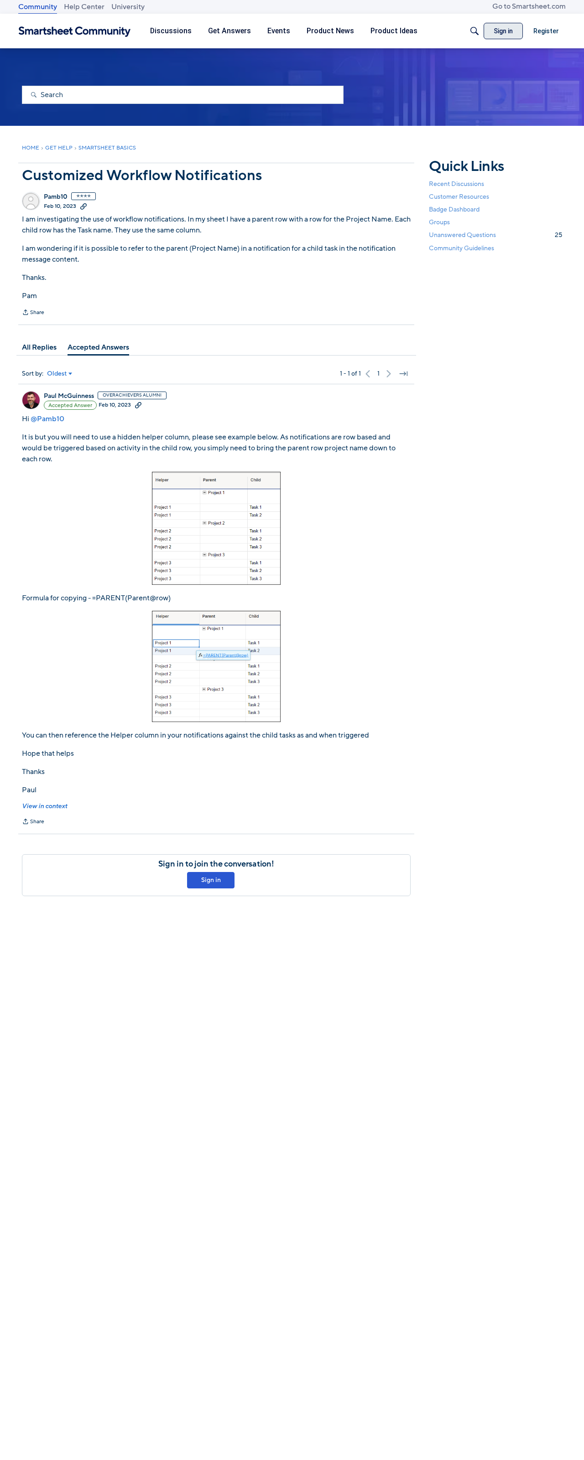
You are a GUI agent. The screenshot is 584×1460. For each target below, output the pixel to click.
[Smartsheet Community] (74, 31)
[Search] (474, 31)
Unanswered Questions (495, 235)
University (128, 7)
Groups (439, 222)
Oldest (57, 373)
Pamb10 (56, 197)
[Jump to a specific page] (403, 373)
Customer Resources (459, 196)
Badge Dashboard (454, 209)
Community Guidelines (461, 248)
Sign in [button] (211, 880)
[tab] (39, 347)
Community (37, 7)
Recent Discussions (456, 184)
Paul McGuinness (69, 396)
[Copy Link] (83, 206)
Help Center (84, 7)
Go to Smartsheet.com (529, 6)
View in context (44, 806)
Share (33, 313)
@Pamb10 (47, 419)
